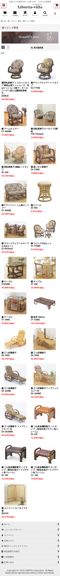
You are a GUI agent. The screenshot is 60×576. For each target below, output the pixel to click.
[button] (4, 6)
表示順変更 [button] (38, 47)
